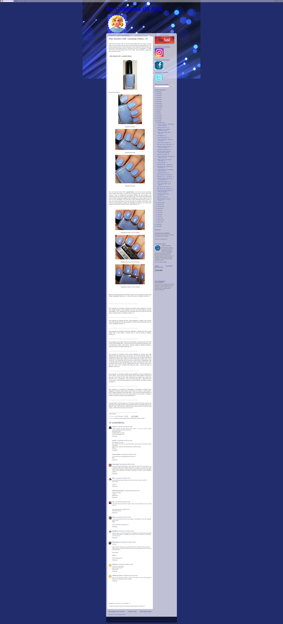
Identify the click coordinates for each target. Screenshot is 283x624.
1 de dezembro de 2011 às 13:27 (132, 490)
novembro (160, 202)
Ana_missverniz (167, 245)
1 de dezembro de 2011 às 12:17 (122, 478)
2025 (157, 93)
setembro (160, 206)
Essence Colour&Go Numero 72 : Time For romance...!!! (165, 147)
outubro (159, 204)
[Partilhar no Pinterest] (137, 416)
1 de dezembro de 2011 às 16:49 (123, 517)
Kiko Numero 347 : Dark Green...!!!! (165, 144)
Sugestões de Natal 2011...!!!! (164, 149)
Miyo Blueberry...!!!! (161, 135)
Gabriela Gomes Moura (118, 490)
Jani (113, 501)
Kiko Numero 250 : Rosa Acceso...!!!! (163, 194)
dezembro (160, 122)
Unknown (114, 564)
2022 (157, 99)
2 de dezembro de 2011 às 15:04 (125, 564)
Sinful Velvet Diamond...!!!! (163, 137)
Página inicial (132, 611)
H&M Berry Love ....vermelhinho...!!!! (165, 176)
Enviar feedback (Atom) (120, 614)
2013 (157, 116)
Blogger (168, 620)
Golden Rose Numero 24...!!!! (164, 181)
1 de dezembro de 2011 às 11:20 (128, 454)
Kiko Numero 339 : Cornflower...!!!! (165, 174)
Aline (113, 517)
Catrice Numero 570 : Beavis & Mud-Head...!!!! (164, 160)
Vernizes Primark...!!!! (162, 162)
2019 (157, 105)
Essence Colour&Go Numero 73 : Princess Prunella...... (165, 191)
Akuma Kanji (115, 464)
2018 (157, 107)
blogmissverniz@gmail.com (161, 239)
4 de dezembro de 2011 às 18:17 (130, 575)
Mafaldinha (115, 531)
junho (159, 212)
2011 (157, 120)
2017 (157, 109)
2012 (157, 118)
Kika (113, 478)
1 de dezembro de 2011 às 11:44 (126, 464)
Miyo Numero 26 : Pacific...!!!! (164, 186)
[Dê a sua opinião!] (133, 416)
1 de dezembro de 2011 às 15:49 (122, 501)
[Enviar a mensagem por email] (132, 416)
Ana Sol (114, 440)
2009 (157, 226)
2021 (157, 101)
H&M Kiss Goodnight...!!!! (163, 154)
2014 (157, 115)
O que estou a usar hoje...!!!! (164, 142)
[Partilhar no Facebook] (136, 416)
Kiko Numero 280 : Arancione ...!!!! (165, 188)
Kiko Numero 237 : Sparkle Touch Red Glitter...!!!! (165, 167)
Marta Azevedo (116, 542)
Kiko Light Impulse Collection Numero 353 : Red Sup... (164, 152)
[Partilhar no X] (134, 416)
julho (159, 210)
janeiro (159, 221)
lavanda (132, 418)
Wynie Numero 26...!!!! (162, 197)
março (159, 218)
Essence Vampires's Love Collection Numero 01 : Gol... (165, 157)
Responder (114, 436)
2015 (157, 113)
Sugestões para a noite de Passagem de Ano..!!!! (163, 130)
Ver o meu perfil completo (161, 262)
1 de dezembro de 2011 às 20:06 (126, 531)
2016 (157, 111)
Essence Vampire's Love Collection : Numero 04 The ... (165, 170)
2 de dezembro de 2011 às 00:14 (128, 542)
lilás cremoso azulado (139, 418)
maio (159, 214)
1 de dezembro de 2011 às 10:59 (124, 440)
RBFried (154, 620)
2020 (157, 103)
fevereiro (160, 219)
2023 (157, 97)
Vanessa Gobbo (116, 454)
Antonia (114, 426)
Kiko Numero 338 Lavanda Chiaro (122, 418)
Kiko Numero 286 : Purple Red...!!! (165, 164)
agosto (159, 208)
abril (159, 216)
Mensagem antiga (145, 611)
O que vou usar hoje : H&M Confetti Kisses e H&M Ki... (165, 125)
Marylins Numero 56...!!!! (163, 127)
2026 (157, 91)
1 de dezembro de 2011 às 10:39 (124, 426)
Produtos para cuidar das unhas (130, 364)
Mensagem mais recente (116, 611)
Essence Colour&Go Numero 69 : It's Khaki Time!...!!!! (165, 179)
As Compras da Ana (134, 8)
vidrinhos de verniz (117, 575)
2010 (157, 224)
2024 (157, 95)
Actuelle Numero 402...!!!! (163, 172)
